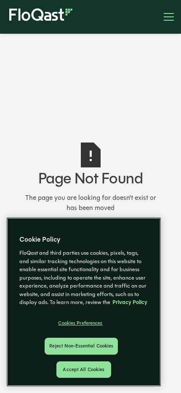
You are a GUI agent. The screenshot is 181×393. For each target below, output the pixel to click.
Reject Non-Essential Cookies (81, 346)
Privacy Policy (129, 302)
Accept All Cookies (83, 369)
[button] (165, 17)
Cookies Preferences (80, 323)
